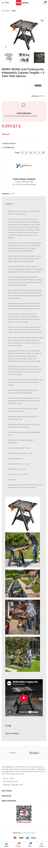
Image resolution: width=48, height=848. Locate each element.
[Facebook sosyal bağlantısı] (22, 152)
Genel (14, 11)
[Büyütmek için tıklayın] (6, 46)
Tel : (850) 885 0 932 (10, 781)
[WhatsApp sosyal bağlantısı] (39, 152)
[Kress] (35, 753)
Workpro (13, 753)
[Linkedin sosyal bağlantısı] (35, 152)
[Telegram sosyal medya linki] (43, 152)
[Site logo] (24, 2)
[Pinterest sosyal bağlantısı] (31, 152)
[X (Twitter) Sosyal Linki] (26, 152)
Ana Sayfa (5, 11)
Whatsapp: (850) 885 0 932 (13, 785)
